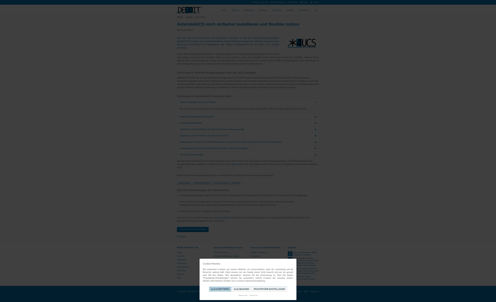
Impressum (253, 295)
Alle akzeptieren (220, 289)
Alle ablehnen (241, 289)
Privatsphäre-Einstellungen (269, 289)
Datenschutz (243, 295)
